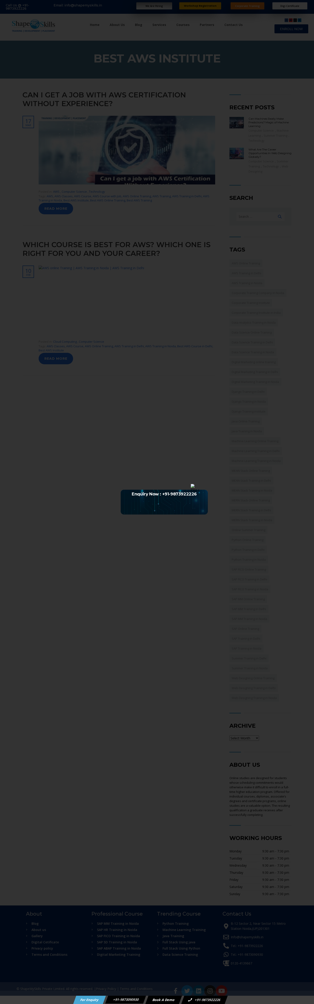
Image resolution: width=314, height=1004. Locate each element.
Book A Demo (164, 1000)
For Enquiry (90, 1000)
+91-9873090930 (126, 999)
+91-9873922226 (207, 1000)
